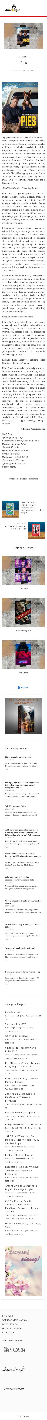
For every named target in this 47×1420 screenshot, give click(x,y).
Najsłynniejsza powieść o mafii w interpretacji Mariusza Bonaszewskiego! (23, 854)
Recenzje (24, 57)
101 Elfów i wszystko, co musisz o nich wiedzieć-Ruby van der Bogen (22, 1140)
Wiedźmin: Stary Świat (15, 806)
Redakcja (16, 70)
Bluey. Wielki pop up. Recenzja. (23, 1124)
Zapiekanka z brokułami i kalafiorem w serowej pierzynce (20, 1097)
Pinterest (33, 479)
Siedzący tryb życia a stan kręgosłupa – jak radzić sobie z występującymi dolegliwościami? (22, 785)
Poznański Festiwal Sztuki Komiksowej (22, 972)
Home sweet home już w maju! (18, 757)
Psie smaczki (12, 1012)
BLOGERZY (8, 1332)
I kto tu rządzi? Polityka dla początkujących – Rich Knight (32, 509)
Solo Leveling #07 (15, 1024)
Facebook (13, 479)
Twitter (23, 479)
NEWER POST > (20, 524)
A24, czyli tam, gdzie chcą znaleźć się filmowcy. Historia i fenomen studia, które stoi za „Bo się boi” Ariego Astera (22, 832)
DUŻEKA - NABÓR (12, 1328)
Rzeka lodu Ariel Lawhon (19, 1155)
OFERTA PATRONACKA (14, 1320)
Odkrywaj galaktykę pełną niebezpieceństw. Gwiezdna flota (19, 878)
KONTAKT (7, 1316)
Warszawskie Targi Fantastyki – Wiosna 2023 (23, 925)
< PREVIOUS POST (28, 502)
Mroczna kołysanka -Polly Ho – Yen (15, 527)
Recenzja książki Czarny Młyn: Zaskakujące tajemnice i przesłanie (22, 1170)
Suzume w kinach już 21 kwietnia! (20, 948)
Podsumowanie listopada (20, 1112)
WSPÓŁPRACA (10, 1324)
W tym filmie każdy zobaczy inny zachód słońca (23, 902)
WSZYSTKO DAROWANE (18, 1035)
